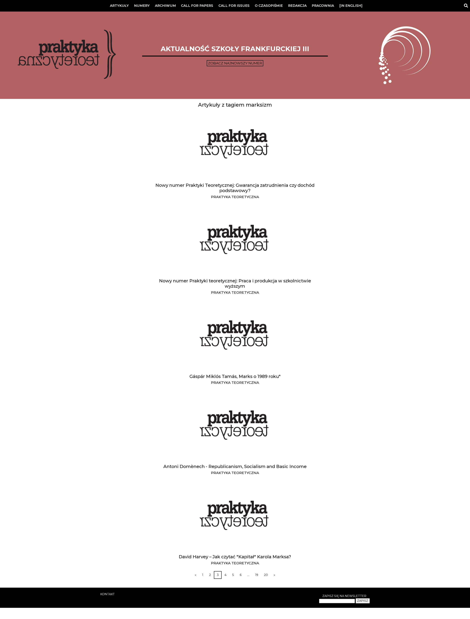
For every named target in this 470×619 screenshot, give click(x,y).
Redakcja (297, 6)
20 (266, 575)
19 (256, 575)
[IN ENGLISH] (350, 6)
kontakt (107, 594)
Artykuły (119, 6)
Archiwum (165, 6)
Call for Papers (197, 6)
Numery (142, 6)
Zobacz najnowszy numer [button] (235, 63)
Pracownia (323, 6)
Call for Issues (234, 6)
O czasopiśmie (269, 6)
